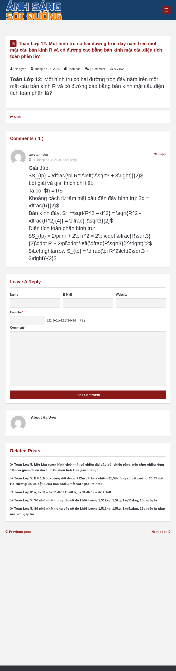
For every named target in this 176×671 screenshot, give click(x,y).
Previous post (19, 532)
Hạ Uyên (20, 69)
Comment (18, 327)
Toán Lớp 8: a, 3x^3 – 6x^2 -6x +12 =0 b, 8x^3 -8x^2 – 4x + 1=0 (62, 492)
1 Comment (97, 69)
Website (121, 294)
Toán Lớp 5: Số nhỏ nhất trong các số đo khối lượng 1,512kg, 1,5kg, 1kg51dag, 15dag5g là (85, 500)
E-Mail (67, 294)
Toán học (74, 69)
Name (14, 294)
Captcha (16, 312)
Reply (162, 154)
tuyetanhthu (38, 154)
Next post (159, 532)
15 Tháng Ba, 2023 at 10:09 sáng (54, 160)
